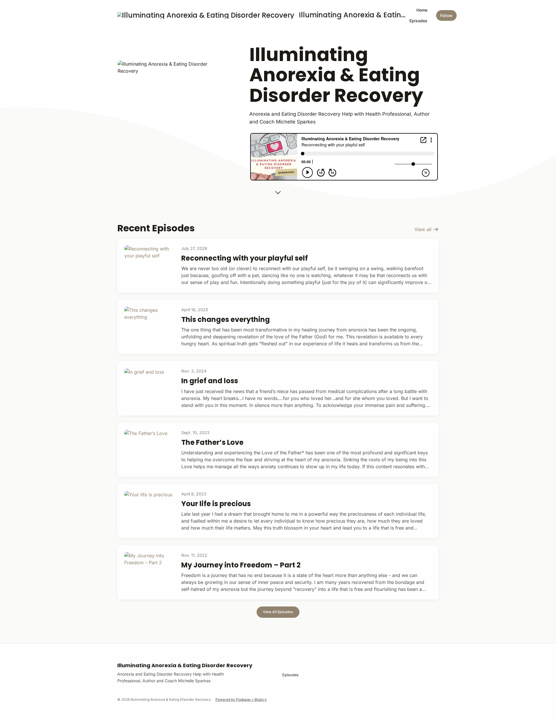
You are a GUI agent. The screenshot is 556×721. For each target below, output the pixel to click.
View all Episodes (278, 612)
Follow (446, 15)
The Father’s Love (212, 442)
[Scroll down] (278, 194)
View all (423, 229)
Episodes (418, 20)
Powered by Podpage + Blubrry (241, 699)
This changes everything (225, 319)
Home (421, 10)
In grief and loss (209, 381)
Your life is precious (216, 503)
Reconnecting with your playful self (244, 258)
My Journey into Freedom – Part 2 (241, 565)
